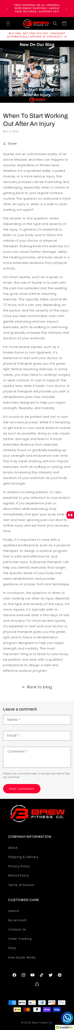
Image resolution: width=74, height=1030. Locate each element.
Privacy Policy (19, 866)
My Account (17, 920)
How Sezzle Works (22, 957)
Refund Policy (18, 875)
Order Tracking (19, 939)
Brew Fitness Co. (42, 1022)
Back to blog (39, 686)
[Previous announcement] (7, 8)
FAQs (12, 948)
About (13, 848)
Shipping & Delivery (23, 857)
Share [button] (12, 144)
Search (13, 911)
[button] (8, 23)
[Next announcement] (66, 8)
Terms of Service (21, 885)
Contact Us (17, 929)
